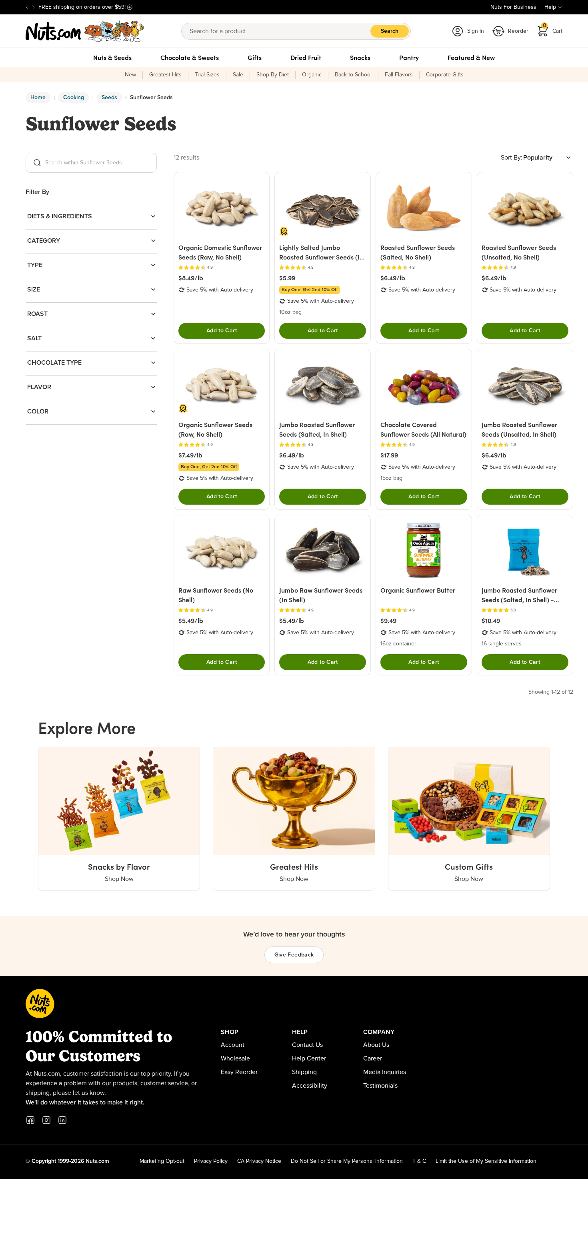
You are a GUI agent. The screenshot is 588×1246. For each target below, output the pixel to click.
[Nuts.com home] (85, 31)
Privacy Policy (211, 1161)
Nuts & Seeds (112, 58)
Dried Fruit (305, 58)
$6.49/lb (392, 278)
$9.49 (388, 621)
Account (232, 1045)
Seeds (109, 97)
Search (389, 31)
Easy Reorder (239, 1072)
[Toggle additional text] (129, 7)
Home (38, 97)
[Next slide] (33, 7)
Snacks (360, 58)
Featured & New (471, 58)
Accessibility (309, 1085)
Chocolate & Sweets (189, 58)
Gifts (255, 58)
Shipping (304, 1072)
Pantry (409, 58)
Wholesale (235, 1058)
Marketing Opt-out (162, 1161)
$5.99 (287, 278)
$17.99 (389, 455)
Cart (553, 28)
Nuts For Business (513, 7)
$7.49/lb (190, 455)
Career (372, 1058)
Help (550, 7)
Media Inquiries (384, 1072)
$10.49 (491, 621)
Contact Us (307, 1045)
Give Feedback (294, 955)
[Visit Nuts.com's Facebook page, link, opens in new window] (30, 1120)
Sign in (475, 31)
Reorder (518, 31)
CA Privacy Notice (259, 1161)
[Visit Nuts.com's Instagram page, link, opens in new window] (46, 1120)
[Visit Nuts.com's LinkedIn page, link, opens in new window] (62, 1120)
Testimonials (380, 1085)
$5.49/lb (190, 621)
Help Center (309, 1058)
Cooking (73, 97)
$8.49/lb (190, 278)
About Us (376, 1045)
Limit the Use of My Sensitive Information (486, 1161)
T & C (419, 1161)
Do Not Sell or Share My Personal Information (347, 1161)
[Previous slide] (27, 7)
